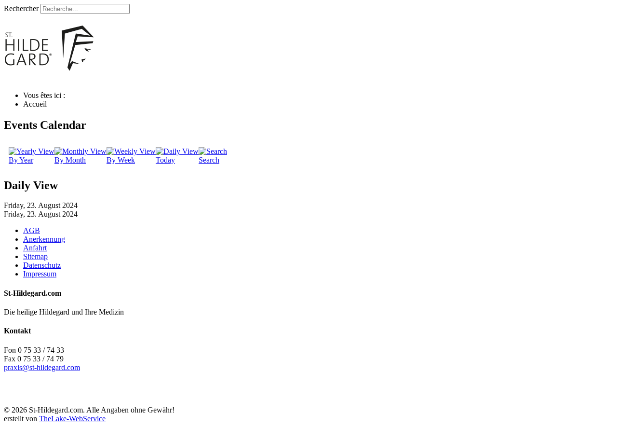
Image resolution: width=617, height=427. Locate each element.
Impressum (39, 274)
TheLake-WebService (72, 418)
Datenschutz (42, 265)
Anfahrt (35, 248)
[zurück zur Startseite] (136, 79)
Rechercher (21, 8)
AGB (31, 230)
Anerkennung (44, 239)
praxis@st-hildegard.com (42, 367)
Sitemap (35, 256)
